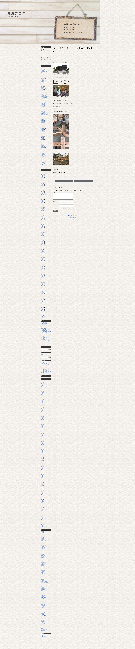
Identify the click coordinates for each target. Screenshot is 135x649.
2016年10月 (42, 306)
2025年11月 (42, 182)
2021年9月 (42, 448)
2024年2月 (42, 415)
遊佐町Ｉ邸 (42, 613)
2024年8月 (42, 199)
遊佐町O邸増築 (43, 147)
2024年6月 (42, 201)
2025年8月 (42, 185)
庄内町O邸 (42, 139)
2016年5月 (42, 311)
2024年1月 (42, 207)
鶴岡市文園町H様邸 (43, 113)
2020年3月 (42, 259)
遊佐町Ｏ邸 (42, 122)
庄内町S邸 (42, 123)
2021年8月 (42, 240)
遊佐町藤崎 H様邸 (43, 71)
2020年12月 (42, 249)
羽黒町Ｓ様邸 (43, 111)
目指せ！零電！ (43, 612)
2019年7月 (42, 268)
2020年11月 (42, 250)
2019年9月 (42, 266)
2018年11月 (42, 277)
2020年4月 (42, 258)
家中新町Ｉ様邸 (43, 105)
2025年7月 (42, 186)
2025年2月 (42, 192)
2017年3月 (42, 300)
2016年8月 (42, 308)
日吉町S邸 (42, 603)
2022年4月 (42, 440)
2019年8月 (42, 267)
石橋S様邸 (42, 110)
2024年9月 (42, 198)
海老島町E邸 (43, 152)
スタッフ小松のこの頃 (44, 629)
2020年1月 (42, 261)
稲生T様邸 (42, 86)
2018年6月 (42, 283)
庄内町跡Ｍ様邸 (43, 103)
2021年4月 (42, 244)
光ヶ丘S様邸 (43, 78)
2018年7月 (42, 282)
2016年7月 (42, 309)
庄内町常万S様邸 (43, 88)
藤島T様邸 (42, 81)
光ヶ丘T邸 (42, 138)
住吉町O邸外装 (43, 154)
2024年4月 (42, 203)
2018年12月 (42, 276)
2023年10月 (42, 210)
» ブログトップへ (74, 217)
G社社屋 (42, 137)
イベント (42, 163)
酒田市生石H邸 (43, 555)
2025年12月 (42, 390)
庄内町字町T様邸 (43, 102)
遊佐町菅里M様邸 (43, 85)
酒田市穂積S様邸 (43, 90)
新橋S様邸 (42, 70)
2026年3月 (42, 177)
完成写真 (42, 72)
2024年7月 (42, 200)
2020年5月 (42, 257)
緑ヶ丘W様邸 (43, 95)
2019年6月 (42, 269)
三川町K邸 (42, 156)
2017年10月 (42, 292)
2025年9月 (42, 184)
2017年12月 (42, 290)
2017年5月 (42, 298)
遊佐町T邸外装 (43, 155)
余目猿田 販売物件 (43, 94)
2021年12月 (42, 235)
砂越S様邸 (42, 87)
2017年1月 (42, 302)
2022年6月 (42, 228)
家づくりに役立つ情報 (44, 114)
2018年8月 (42, 281)
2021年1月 (42, 248)
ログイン (42, 635)
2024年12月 (42, 194)
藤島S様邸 (42, 569)
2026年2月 (42, 178)
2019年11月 (42, 473)
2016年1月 (42, 316)
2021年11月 (42, 236)
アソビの (42, 73)
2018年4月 (42, 285)
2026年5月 (42, 175)
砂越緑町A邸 (43, 128)
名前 (54, 201)
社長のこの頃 (43, 162)
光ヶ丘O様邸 (43, 564)
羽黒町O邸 (42, 129)
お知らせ (42, 161)
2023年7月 (42, 423)
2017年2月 (42, 301)
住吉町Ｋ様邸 (43, 77)
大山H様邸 (42, 598)
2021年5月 (42, 243)
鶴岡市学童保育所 (43, 597)
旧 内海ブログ (43, 354)
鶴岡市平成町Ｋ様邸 (44, 558)
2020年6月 (42, 256)
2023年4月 (42, 217)
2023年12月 (42, 208)
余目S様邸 (42, 106)
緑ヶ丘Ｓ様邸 (43, 112)
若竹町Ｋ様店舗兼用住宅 (44, 96)
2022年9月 (42, 225)
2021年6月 (42, 242)
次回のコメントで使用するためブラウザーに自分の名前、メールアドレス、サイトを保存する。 (70, 208)
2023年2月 (42, 219)
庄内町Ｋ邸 (42, 136)
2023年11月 (42, 209)
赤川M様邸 (42, 89)
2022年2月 (42, 233)
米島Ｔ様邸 (42, 611)
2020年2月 (42, 260)
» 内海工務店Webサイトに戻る (73, 215)
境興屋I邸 (42, 554)
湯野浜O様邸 (43, 130)
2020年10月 (42, 251)
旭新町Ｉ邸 (42, 145)
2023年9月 (42, 211)
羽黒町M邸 (42, 160)
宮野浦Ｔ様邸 (43, 104)
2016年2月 (42, 315)
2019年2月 (42, 274)
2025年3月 (42, 191)
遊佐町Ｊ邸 (42, 153)
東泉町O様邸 (43, 143)
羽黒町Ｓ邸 (42, 135)
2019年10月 (42, 265)
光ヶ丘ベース (43, 630)
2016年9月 (42, 307)
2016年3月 (42, 314)
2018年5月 (42, 284)
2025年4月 (42, 190)
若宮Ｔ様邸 (42, 80)
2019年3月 (42, 273)
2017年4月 (42, 299)
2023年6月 (42, 215)
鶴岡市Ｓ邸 (42, 607)
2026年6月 (42, 174)
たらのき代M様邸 (43, 93)
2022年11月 (42, 223)
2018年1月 (42, 289)
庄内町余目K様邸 (43, 118)
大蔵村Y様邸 (43, 79)
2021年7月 (42, 241)
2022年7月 (42, 227)
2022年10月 (42, 224)
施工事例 (42, 164)
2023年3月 (42, 218)
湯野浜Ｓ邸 (42, 120)
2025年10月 (42, 183)
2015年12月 (42, 317)
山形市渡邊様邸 (43, 98)
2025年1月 (42, 193)
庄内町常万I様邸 (43, 573)
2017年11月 (42, 291)
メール (54, 203)
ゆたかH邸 (42, 148)
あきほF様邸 (42, 580)
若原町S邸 (42, 127)
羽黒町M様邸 (43, 621)
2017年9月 (42, 293)
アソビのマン (43, 115)
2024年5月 (42, 202)
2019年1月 (42, 275)
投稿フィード (43, 636)
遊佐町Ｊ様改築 (43, 549)
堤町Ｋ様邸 (42, 144)
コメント (55, 192)
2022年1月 (42, 234)
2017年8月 (42, 294)
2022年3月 (42, 232)
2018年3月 (42, 286)
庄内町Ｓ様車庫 (43, 121)
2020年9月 (42, 252)
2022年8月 (42, 226)
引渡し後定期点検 (43, 97)
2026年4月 (42, 176)
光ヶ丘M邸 (42, 131)
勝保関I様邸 (42, 69)
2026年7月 (42, 173)
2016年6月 (42, 310)
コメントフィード (43, 637)
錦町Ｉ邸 (42, 146)
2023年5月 (42, 216)
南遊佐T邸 (42, 119)
